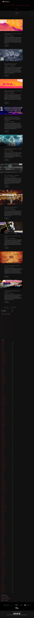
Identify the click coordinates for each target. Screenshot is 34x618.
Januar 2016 (3, 568)
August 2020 (3, 469)
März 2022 (2, 435)
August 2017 (3, 534)
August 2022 (3, 426)
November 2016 (3, 550)
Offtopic (23, 5)
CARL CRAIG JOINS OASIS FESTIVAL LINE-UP (12, 236)
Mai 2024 (2, 390)
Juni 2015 (2, 581)
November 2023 (3, 399)
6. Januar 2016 (11, 151)
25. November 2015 (13, 209)
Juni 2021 (2, 451)
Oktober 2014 (3, 590)
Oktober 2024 (3, 381)
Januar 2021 (3, 460)
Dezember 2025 (3, 356)
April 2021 (2, 455)
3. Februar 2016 (12, 93)
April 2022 (2, 433)
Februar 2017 (3, 545)
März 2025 (2, 372)
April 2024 (2, 392)
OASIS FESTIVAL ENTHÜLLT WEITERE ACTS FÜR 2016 (12, 34)
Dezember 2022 (3, 419)
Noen (6, 151)
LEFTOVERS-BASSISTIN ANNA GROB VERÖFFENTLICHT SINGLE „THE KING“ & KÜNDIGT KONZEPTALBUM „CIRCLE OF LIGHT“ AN (7, 334)
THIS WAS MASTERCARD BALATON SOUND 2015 (12, 291)
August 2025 (3, 363)
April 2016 (2, 563)
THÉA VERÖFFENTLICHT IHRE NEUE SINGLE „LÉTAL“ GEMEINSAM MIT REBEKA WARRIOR (7, 320)
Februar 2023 (3, 415)
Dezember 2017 (3, 527)
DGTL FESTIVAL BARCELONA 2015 (11, 265)
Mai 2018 (2, 518)
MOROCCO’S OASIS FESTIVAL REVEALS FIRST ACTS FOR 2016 (12, 91)
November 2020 (3, 464)
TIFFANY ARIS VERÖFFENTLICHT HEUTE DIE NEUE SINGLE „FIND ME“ (7, 316)
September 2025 (3, 361)
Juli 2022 (2, 428)
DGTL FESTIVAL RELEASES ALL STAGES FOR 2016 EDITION (13, 149)
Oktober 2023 (3, 401)
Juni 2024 (2, 388)
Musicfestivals (8, 598)
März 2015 (2, 586)
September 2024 (3, 383)
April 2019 (2, 498)
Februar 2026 (3, 352)
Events (8, 5)
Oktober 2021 (3, 444)
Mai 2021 (2, 453)
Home (5, 5)
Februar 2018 (3, 523)
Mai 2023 (2, 410)
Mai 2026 (2, 347)
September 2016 (3, 554)
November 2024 (3, 379)
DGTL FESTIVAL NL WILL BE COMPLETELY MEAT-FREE (10, 64)
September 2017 (3, 532)
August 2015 (3, 577)
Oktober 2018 (3, 509)
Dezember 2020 (3, 462)
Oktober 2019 (3, 487)
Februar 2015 (3, 588)
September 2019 (3, 489)
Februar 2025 (3, 374)
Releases (6, 600)
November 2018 (3, 507)
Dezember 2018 (3, 505)
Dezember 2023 (3, 397)
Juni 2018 (2, 516)
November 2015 (3, 572)
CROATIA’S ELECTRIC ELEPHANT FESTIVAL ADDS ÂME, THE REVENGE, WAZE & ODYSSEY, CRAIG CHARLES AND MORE (12, 119)
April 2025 (2, 370)
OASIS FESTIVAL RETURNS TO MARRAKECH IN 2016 (11, 208)
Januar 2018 (3, 525)
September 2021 (3, 446)
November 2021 (3, 442)
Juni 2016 (2, 559)
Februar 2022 (3, 437)
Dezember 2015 (3, 570)
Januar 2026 (3, 354)
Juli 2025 (2, 365)
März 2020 (2, 478)
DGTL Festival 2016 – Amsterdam (11, 175)
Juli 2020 (2, 471)
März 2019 (2, 500)
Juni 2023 (2, 408)
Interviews (2, 598)
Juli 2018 (2, 514)
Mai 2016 (2, 561)
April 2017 (2, 541)
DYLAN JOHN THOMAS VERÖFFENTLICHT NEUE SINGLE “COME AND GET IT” (7, 325)
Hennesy (6, 93)
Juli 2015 (2, 579)
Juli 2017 (2, 536)
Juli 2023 (2, 406)
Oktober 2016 (3, 552)
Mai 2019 (2, 496)
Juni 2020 (2, 473)
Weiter (7, 45)
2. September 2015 (12, 238)
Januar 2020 (3, 482)
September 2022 (3, 424)
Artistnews (18, 5)
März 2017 (2, 543)
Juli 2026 (2, 343)
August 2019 (3, 491)
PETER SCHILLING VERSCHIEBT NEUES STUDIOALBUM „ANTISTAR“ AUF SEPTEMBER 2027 (7, 329)
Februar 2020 (3, 480)
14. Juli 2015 (12, 293)
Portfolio (27, 5)
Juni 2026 (2, 345)
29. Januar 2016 (12, 121)
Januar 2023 (3, 417)
